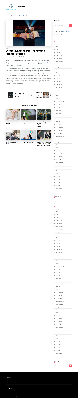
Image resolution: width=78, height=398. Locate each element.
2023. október (59, 98)
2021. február (59, 191)
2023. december (59, 93)
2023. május (58, 113)
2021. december (59, 162)
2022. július (58, 142)
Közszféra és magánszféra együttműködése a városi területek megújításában (44, 143)
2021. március (59, 188)
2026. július (58, 44)
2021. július (58, 176)
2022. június (58, 145)
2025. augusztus (59, 64)
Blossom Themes (51, 396)
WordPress (62, 396)
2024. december (59, 70)
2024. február (59, 87)
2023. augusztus (59, 104)
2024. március (59, 84)
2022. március (59, 153)
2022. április (58, 150)
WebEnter (21, 7)
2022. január (58, 159)
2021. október (59, 168)
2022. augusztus (59, 139)
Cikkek (57, 3)
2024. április (58, 81)
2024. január (58, 90)
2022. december (59, 127)
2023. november (59, 96)
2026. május (58, 49)
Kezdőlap (50, 3)
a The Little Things (43, 62)
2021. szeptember (60, 171)
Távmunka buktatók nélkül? (11, 142)
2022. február (59, 156)
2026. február (59, 58)
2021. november (59, 165)
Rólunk (63, 3)
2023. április (58, 116)
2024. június (58, 75)
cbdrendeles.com (66, 31)
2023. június (58, 110)
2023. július (58, 107)
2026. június (58, 47)
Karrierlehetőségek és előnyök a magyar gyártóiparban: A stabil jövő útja (43, 124)
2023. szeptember (60, 101)
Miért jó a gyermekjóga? (27, 142)
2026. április (58, 52)
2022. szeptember (60, 136)
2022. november (59, 130)
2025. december (59, 61)
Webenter (8, 57)
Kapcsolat (69, 3)
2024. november (59, 72)
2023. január (58, 124)
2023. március (59, 119)
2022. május (58, 147)
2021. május (58, 182)
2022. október (59, 133)
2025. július (58, 67)
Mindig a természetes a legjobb (12, 122)
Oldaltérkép (9, 388)
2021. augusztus (59, 173)
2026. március (59, 55)
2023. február (59, 121)
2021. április (58, 185)
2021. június (58, 179)
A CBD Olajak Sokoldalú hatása (27, 122)
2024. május (58, 78)
